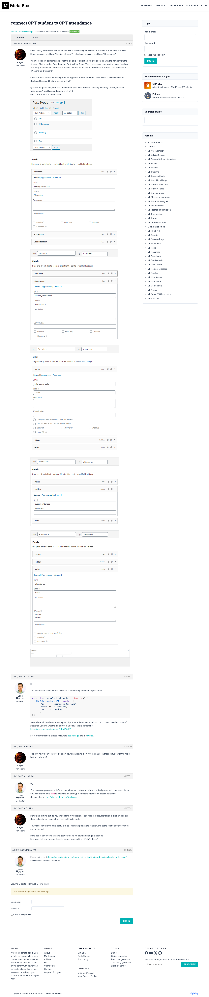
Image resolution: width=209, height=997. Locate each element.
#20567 (128, 676)
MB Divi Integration (156, 193)
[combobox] (170, 120)
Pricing (160, 5)
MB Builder (153, 167)
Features (146, 5)
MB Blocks (152, 163)
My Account (49, 956)
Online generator (119, 956)
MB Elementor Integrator (159, 197)
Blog (204, 5)
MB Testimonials (155, 260)
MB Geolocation (155, 214)
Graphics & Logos (52, 972)
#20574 (128, 808)
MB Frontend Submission (159, 210)
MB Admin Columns (156, 155)
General (151, 146)
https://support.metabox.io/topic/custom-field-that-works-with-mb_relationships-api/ (87, 857)
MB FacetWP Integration (159, 201)
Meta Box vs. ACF (86, 973)
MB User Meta (154, 281)
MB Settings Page (156, 239)
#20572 (128, 776)
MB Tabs (152, 248)
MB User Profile (155, 285)
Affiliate (47, 959)
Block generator (118, 966)
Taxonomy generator (121, 962)
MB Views (152, 290)
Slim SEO (82, 953)
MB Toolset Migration (157, 269)
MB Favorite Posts (156, 205)
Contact (47, 969)
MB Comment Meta (156, 176)
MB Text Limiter (155, 264)
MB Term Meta (154, 256)
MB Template (154, 252)
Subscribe (190, 964)
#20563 (128, 43)
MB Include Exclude (157, 222)
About (47, 953)
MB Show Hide (154, 243)
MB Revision (153, 235)
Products (176, 5)
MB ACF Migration (156, 151)
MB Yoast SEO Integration (159, 294)
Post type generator (120, 959)
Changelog (49, 966)
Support (191, 5)
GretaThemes (84, 956)
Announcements (155, 142)
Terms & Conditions (54, 993)
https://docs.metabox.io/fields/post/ (61, 797)
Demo (114, 953)
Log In (126, 921)
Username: (16, 902)
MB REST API (154, 231)
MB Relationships (26, 31)
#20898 (128, 850)
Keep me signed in (22, 914)
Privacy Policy (39, 993)
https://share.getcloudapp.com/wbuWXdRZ (50, 729)
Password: (16, 908)
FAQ (46, 962)
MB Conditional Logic (157, 180)
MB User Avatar (155, 277)
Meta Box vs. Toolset (88, 976)
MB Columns (153, 172)
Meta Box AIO (154, 298)
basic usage (73, 735)
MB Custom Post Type (158, 184)
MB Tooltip (153, 273)
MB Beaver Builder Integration (162, 159)
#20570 (128, 746)
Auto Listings (83, 959)
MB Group (152, 218)
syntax (90, 735)
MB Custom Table (156, 188)
